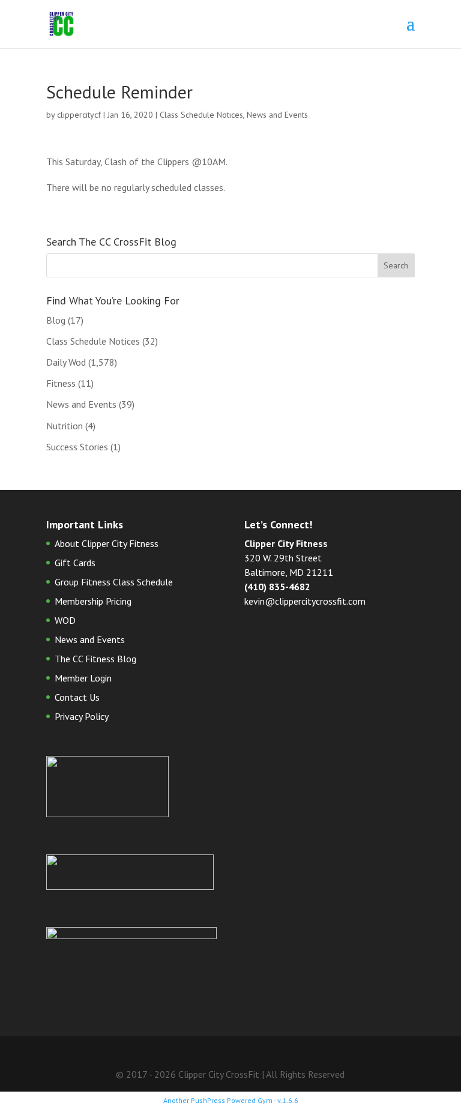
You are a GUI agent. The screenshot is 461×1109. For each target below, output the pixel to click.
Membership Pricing (93, 601)
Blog (55, 320)
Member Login (83, 678)
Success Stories (77, 447)
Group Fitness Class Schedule (114, 582)
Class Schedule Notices (201, 114)
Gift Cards (75, 563)
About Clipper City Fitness (106, 543)
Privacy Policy (82, 716)
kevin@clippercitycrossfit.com (305, 601)
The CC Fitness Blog (95, 659)
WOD (65, 620)
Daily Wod (66, 362)
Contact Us (77, 697)
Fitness (61, 383)
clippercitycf (79, 114)
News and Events (277, 114)
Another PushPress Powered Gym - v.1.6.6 (230, 1100)
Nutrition (64, 426)
